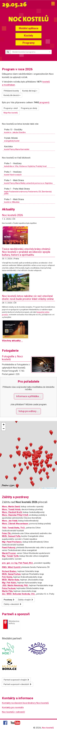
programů (44, 102)
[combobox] (31, 52)
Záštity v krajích (24, 600)
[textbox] (30, 52)
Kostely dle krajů (29, 91)
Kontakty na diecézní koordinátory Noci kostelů (25, 703)
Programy (29, 42)
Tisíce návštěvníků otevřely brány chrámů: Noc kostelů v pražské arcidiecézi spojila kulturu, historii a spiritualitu (26, 251)
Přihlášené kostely (11, 91)
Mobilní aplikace (28, 28)
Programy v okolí (11, 108)
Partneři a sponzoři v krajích (15, 680)
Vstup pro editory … (28, 411)
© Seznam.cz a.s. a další (50, 488)
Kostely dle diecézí (11, 95)
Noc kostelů (48, 727)
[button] (26, 455)
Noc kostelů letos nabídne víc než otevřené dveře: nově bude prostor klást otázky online (28, 297)
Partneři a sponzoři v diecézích (17, 684)
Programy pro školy (29, 108)
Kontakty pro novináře (13, 707)
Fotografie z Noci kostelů (12, 358)
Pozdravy (8, 600)
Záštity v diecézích (11, 604)
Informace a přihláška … (28, 396)
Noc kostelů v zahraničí (13, 712)
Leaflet (43, 488)
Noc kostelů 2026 (12, 215)
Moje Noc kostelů (11, 113)
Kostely (28, 35)
